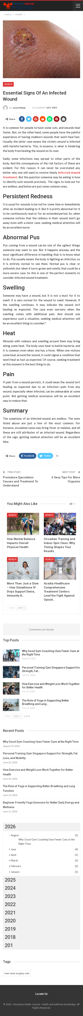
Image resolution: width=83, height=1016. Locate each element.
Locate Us (41, 993)
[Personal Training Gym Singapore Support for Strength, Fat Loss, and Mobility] (11, 672)
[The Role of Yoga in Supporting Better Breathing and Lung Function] (11, 705)
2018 (10, 937)
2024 (10, 888)
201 (9, 945)
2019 (10, 929)
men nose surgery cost (16, 973)
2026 (10, 826)
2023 (10, 896)
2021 (10, 913)
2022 (10, 904)
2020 (10, 921)
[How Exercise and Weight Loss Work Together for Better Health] (11, 688)
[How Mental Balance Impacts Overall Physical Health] (23, 524)
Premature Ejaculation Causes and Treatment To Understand (20, 481)
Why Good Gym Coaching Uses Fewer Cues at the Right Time (41, 741)
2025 (10, 880)
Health (8, 84)
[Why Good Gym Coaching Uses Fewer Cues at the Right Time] (11, 655)
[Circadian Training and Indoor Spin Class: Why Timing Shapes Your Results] (60, 524)
